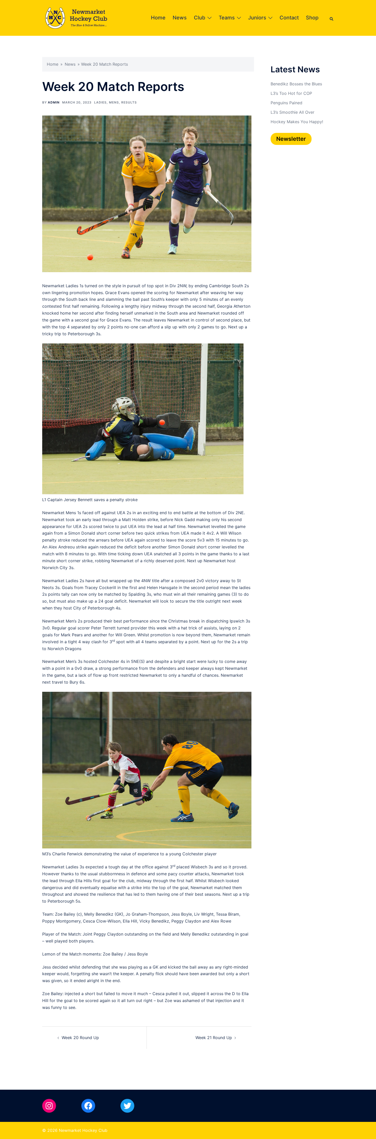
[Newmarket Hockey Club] (78, 17)
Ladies (100, 102)
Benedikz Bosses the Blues (296, 83)
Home (158, 18)
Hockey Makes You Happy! (297, 121)
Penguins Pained (286, 102)
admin (54, 102)
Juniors (257, 18)
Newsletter (291, 138)
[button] (332, 17)
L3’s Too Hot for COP (291, 93)
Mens (114, 102)
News (180, 18)
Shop (312, 18)
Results (129, 102)
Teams (227, 18)
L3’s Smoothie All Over (292, 112)
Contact (289, 18)
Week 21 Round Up (213, 1037)
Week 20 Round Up (80, 1037)
